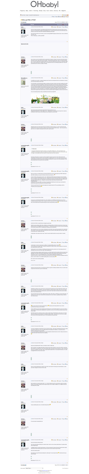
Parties (51, 10)
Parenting (35, 10)
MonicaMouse (24, 78)
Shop (44, 10)
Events (60, 16)
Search (57, 16)
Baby (27, 10)
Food (47, 10)
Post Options (54, 107)
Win (60, 10)
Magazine (63, 10)
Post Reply (23, 22)
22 (66, 22)
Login (67, 16)
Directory (56, 10)
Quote (64, 107)
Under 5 (31, 10)
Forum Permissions (65, 468)
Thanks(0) (59, 107)
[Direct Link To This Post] (31, 56)
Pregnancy (22, 10)
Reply (67, 107)
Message (32, 24)
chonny (22, 57)
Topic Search (60, 24)
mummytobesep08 (25, 145)
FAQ (53, 16)
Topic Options (65, 24)
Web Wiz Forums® (45, 470)
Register (64, 16)
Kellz (22, 27)
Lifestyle (40, 10)
